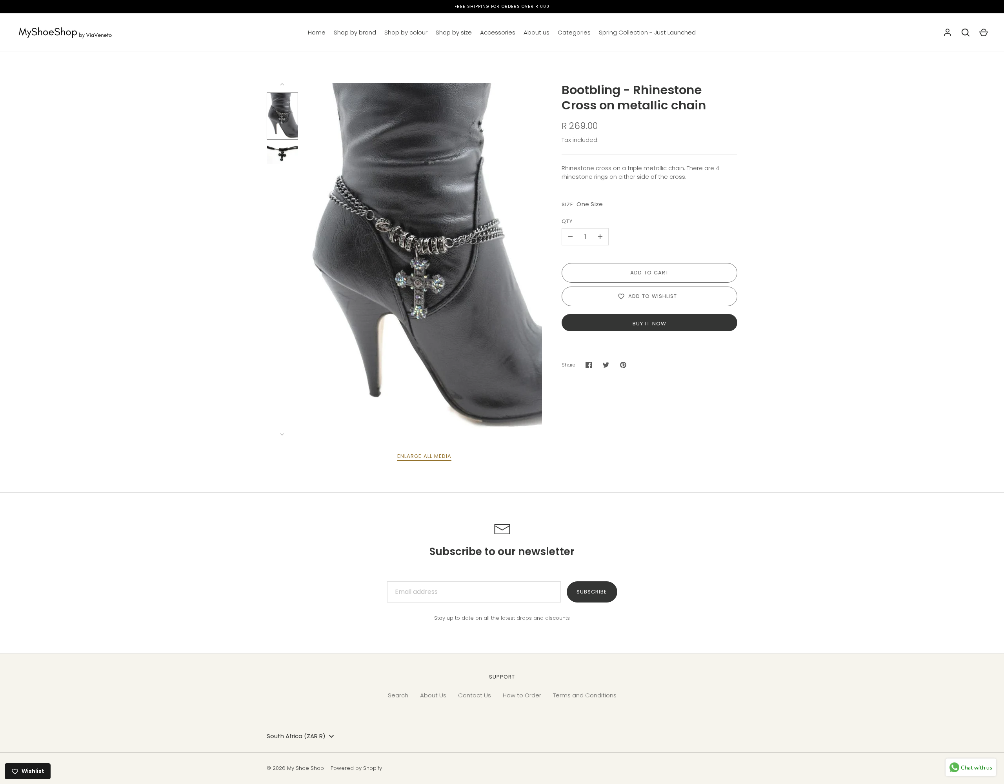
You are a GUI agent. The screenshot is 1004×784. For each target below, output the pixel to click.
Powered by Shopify (356, 768)
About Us (433, 695)
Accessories (497, 32)
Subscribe (592, 591)
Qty (567, 221)
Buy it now (649, 323)
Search (398, 695)
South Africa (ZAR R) (296, 736)
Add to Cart (649, 272)
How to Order (522, 695)
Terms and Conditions (585, 695)
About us (536, 32)
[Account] (947, 32)
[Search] (965, 32)
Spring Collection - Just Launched (647, 32)
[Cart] (983, 32)
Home (317, 32)
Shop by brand (355, 32)
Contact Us (474, 695)
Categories (574, 32)
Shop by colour (405, 32)
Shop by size (454, 32)
